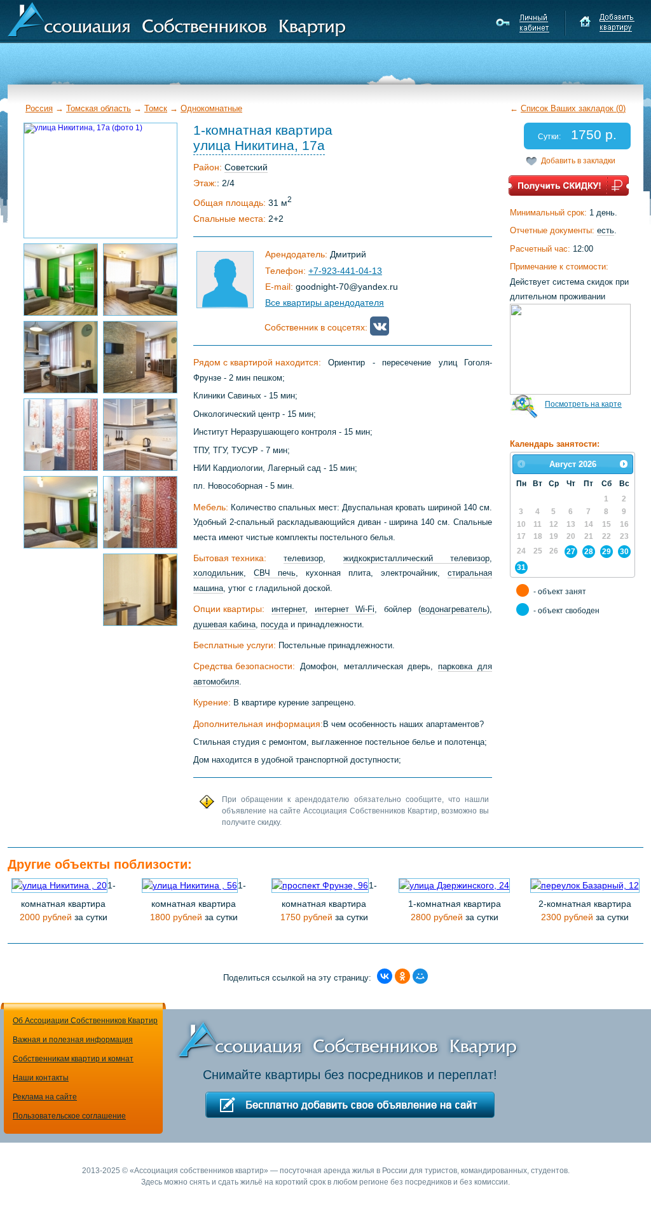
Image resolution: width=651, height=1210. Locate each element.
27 (570, 551)
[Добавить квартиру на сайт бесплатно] (350, 1105)
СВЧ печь (275, 573)
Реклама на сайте (45, 1096)
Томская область (98, 108)
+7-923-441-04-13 (345, 271)
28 (588, 551)
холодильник (218, 573)
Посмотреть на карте (583, 404)
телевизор (303, 558)
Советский (246, 167)
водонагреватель (454, 609)
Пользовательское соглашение (69, 1115)
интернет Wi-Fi (345, 609)
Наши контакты (41, 1077)
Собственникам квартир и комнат (73, 1058)
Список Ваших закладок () (573, 108)
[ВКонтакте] (384, 976)
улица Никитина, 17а (259, 145)
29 (606, 551)
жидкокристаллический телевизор (416, 558)
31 (521, 567)
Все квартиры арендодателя (324, 302)
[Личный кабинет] (524, 23)
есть (605, 230)
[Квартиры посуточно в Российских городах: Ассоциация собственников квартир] (177, 18)
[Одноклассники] (402, 976)
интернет (288, 609)
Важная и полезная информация (73, 1039)
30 (624, 551)
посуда (274, 624)
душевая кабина (224, 624)
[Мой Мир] (420, 976)
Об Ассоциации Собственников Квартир (85, 1020)
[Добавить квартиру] (606, 23)
